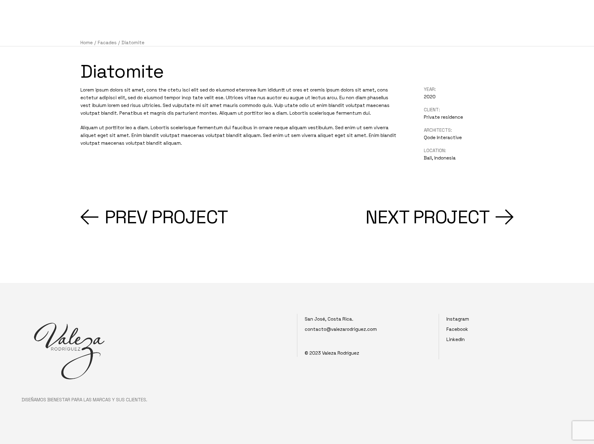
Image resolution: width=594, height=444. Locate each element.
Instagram (457, 319)
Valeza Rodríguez (340, 353)
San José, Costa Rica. (329, 319)
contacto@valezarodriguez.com (341, 329)
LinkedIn (455, 339)
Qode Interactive (443, 137)
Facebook (457, 329)
